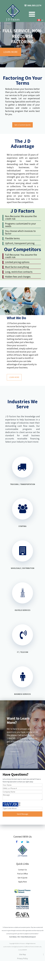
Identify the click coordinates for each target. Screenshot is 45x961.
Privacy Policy (22, 958)
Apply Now (22, 881)
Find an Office (22, 873)
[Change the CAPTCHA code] (19, 803)
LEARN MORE (10, 52)
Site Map (22, 954)
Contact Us (14, 751)
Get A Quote (22, 877)
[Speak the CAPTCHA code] (19, 805)
